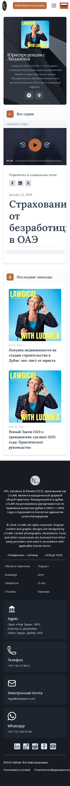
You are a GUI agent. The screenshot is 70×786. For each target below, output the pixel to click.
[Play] (35, 145)
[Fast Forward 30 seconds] (46, 144)
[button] (53, 5)
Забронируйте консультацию (29, 5)
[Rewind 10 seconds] (23, 144)
